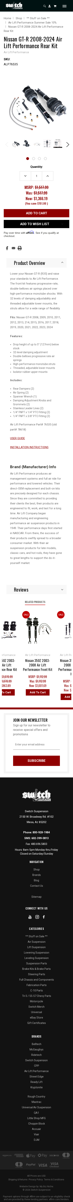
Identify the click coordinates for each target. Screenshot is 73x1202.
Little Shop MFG (36, 1118)
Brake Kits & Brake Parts (36, 968)
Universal (36, 1012)
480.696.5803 (39, 843)
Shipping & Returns (18, 1179)
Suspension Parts (36, 963)
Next (66, 144)
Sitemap (36, 896)
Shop (37, 869)
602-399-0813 (40, 838)
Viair (36, 1134)
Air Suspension (36, 941)
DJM (36, 1139)
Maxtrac (36, 1101)
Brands (36, 874)
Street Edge (37, 1076)
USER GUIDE (17, 438)
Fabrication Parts (37, 985)
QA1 (36, 1112)
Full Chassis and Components (36, 979)
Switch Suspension (36, 1060)
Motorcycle (36, 1001)
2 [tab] (33, 158)
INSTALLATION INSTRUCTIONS (29, 447)
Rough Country (36, 1096)
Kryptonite (37, 1087)
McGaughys (36, 1049)
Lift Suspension (36, 947)
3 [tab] (39, 158)
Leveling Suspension (37, 958)
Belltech (36, 1044)
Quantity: (36, 167)
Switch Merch (36, 1006)
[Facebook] (7, 248)
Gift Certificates (36, 1022)
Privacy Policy (36, 1179)
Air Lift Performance (36, 1071)
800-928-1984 (41, 832)
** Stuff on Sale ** (36, 936)
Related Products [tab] (35, 602)
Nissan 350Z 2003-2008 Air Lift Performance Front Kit (35, 665)
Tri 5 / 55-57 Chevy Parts (36, 995)
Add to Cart (35, 692)
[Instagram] (37, 917)
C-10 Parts (36, 990)
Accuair (36, 1129)
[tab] (36, 263)
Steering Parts (36, 974)
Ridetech (36, 1054)
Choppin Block (36, 1123)
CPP (36, 1065)
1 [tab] (27, 158)
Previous (6, 144)
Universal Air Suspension (36, 1107)
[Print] (20, 248)
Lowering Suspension (36, 952)
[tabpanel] (15, 144)
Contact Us (36, 885)
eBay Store (36, 1017)
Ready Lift (36, 1081)
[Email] (13, 248)
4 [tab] (45, 158)
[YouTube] (30, 917)
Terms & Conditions (54, 1179)
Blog (36, 880)
